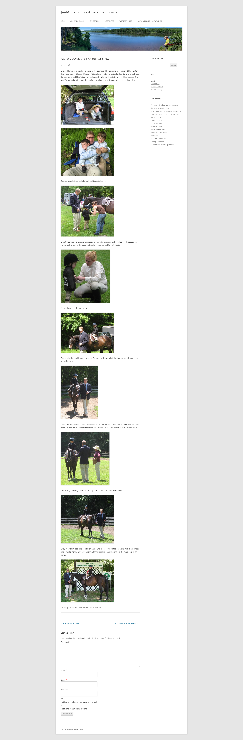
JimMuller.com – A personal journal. (90, 12)
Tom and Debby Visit (158, 138)
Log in (153, 81)
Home (63, 21)
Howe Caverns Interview (160, 108)
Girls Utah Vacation (158, 126)
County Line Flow (157, 141)
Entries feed (155, 84)
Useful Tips (109, 21)
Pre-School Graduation (71, 623)
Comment (65, 642)
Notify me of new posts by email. (74, 709)
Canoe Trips (94, 21)
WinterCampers (125, 21)
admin (103, 607)
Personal (82, 607)
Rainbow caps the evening (127, 623)
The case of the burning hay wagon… (164, 105)
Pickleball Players (157, 123)
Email (64, 680)
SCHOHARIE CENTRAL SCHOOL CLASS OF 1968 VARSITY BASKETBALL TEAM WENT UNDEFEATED (166, 114)
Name (64, 670)
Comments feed (157, 87)
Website (64, 689)
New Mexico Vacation (159, 132)
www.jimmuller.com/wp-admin (150, 21)
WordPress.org (156, 90)
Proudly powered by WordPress (72, 729)
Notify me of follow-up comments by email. (79, 702)
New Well (154, 135)
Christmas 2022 (156, 120)
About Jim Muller (77, 21)
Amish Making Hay (158, 129)
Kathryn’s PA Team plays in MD (162, 144)
